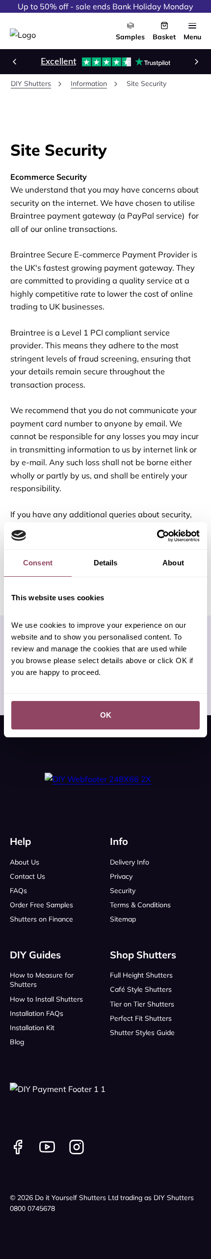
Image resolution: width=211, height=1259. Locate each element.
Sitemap (123, 919)
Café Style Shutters (141, 989)
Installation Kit (32, 1027)
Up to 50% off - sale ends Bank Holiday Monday (105, 6)
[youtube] (47, 1147)
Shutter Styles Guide (142, 1032)
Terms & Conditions (140, 904)
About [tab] (173, 563)
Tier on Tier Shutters (142, 1004)
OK (105, 715)
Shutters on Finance (41, 919)
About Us (24, 862)
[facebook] (18, 1147)
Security (122, 890)
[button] (14, 61)
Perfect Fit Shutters (141, 1018)
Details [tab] (106, 563)
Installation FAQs (36, 1013)
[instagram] (76, 1147)
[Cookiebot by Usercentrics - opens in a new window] (157, 536)
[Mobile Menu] (192, 25)
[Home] (23, 31)
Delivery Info (129, 862)
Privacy (121, 876)
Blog (17, 1041)
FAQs (18, 890)
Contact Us (27, 876)
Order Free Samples (41, 904)
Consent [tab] (38, 563)
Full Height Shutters (141, 975)
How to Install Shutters (46, 999)
